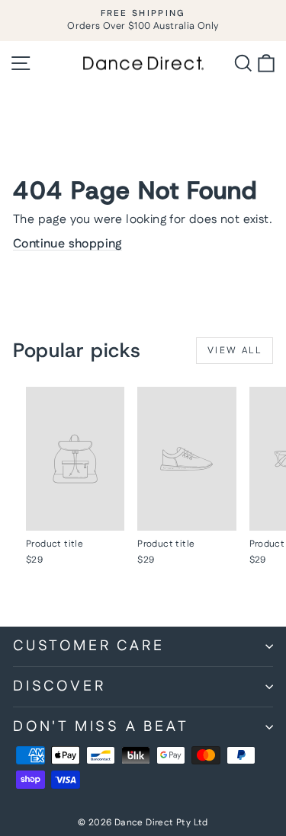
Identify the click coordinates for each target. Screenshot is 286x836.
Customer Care (88, 646)
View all (234, 350)
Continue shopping (67, 244)
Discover (59, 686)
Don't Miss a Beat (101, 726)
